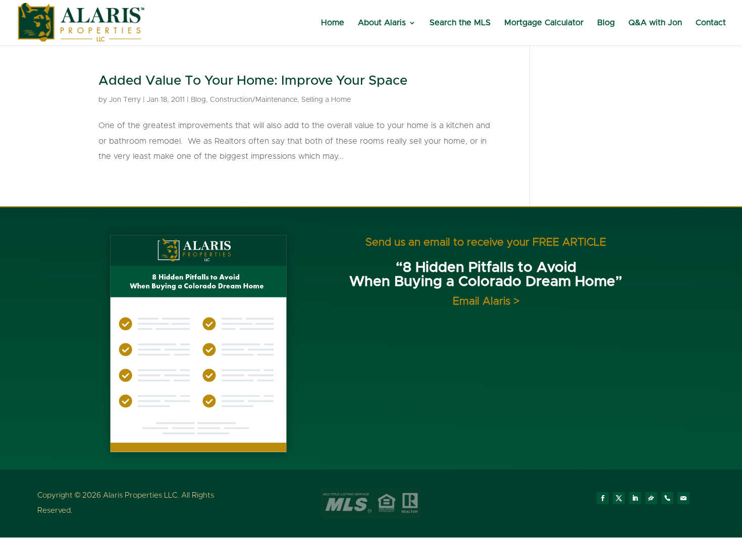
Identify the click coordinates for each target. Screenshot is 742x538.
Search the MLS (460, 23)
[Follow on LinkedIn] (635, 498)
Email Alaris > (486, 301)
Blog (606, 23)
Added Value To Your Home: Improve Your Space (252, 80)
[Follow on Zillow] (651, 498)
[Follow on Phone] (667, 498)
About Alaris (382, 23)
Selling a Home (326, 99)
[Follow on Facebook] (603, 498)
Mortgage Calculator (544, 23)
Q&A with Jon (655, 23)
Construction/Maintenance (253, 99)
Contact (711, 23)
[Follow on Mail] (683, 498)
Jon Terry (125, 99)
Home (332, 23)
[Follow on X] (619, 498)
